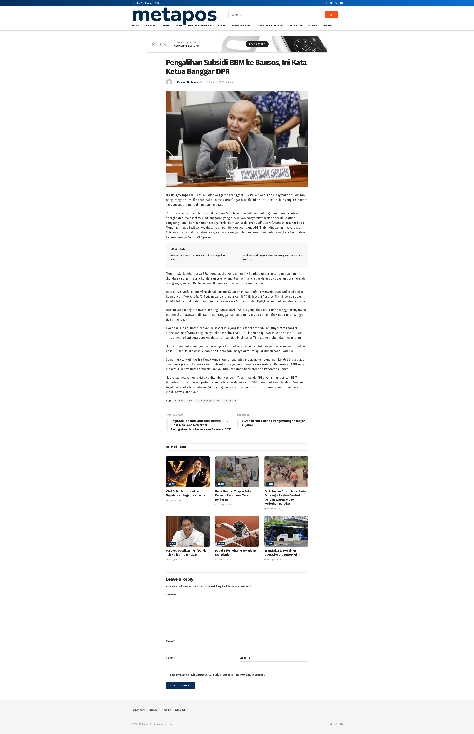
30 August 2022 (215, 82)
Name (170, 641)
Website (245, 657)
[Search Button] (331, 14)
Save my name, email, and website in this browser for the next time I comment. (217, 674)
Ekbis (231, 82)
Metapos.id (230, 400)
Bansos (179, 400)
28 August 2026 (175, 559)
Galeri (327, 25)
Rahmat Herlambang (189, 82)
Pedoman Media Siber (173, 709)
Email (170, 658)
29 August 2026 (273, 509)
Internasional (242, 25)
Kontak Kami (138, 709)
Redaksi (153, 709)
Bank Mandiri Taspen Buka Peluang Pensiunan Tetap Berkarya (233, 495)
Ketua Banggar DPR (208, 400)
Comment (173, 594)
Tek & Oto (295, 25)
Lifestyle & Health (270, 25)
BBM (190, 400)
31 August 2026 (175, 500)
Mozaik (312, 25)
